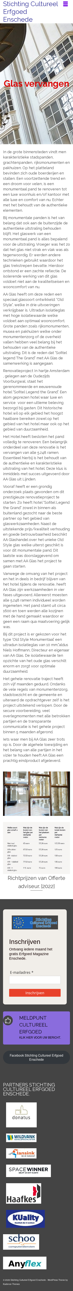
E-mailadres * (21, 972)
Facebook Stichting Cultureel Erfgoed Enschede (36, 1057)
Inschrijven (34, 992)
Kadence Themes (11, 1284)
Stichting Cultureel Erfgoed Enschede (30, 11)
